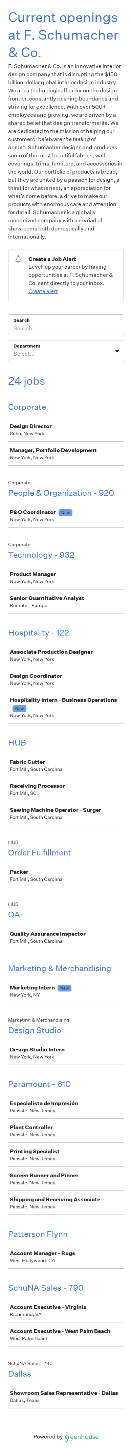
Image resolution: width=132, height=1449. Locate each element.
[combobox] (14, 354)
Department (27, 346)
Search (21, 320)
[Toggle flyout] (117, 351)
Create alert (43, 291)
